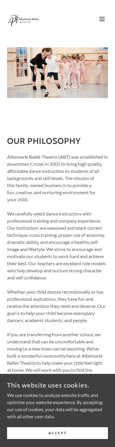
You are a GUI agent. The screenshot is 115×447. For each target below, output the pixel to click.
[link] (23, 19)
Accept (57, 433)
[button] (102, 19)
